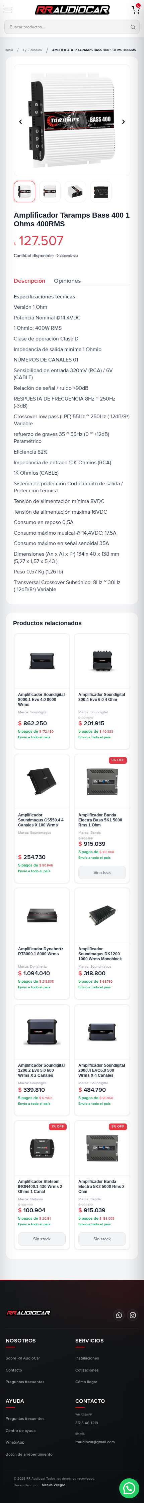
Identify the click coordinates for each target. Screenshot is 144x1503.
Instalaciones (87, 1358)
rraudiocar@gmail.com (95, 1442)
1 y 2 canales (32, 50)
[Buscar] (132, 27)
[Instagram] (132, 1315)
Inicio (9, 50)
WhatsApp (15, 1442)
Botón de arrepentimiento (29, 1454)
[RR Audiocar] (28, 1313)
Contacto (14, 1370)
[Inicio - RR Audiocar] (72, 9)
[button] (132, 9)
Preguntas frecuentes (25, 1382)
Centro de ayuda (20, 1430)
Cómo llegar (86, 1382)
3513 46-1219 (86, 1423)
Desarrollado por (39, 1485)
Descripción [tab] (29, 280)
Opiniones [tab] (67, 280)
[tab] (24, 191)
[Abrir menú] (12, 9)
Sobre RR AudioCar (23, 1358)
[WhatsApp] (119, 1315)
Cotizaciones (87, 1370)
